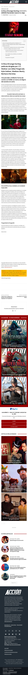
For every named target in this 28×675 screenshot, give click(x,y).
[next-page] (4, 523)
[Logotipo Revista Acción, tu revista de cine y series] (14, 2)
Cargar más (13, 582)
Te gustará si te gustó (9, 57)
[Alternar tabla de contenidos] (23, 41)
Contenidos (14, 343)
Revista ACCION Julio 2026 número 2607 (14, 403)
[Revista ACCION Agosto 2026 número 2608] (14, 362)
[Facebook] (9, 631)
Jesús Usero (5, 14)
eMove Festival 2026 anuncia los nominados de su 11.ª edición (18, 568)
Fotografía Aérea (7, 626)
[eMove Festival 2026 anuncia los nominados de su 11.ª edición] (5, 567)
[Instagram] (12, 310)
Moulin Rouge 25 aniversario (14, 462)
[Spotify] (19, 634)
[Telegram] (12, 634)
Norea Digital (19, 624)
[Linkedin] (19, 631)
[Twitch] (16, 634)
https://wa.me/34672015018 (15, 644)
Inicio (2, 6)
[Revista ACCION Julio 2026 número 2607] (14, 391)
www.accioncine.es (8, 267)
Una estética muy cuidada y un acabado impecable (13, 54)
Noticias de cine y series (14, 460)
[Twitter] (12, 631)
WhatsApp (19, 270)
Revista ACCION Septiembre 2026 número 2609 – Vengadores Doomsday (14, 345)
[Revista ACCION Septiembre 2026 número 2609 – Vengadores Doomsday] (14, 334)
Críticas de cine (11, 6)
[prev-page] (2, 523)
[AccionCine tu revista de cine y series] (14, 592)
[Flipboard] (9, 634)
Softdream (11, 670)
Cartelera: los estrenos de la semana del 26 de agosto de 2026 (14, 518)
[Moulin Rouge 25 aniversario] (14, 450)
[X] (15, 310)
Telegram (4, 272)
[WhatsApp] (5, 631)
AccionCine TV (7, 624)
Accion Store (13, 624)
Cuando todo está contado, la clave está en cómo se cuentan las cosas (14, 51)
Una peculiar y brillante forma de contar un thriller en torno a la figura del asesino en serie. (14, 48)
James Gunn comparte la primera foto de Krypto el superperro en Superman (6, 297)
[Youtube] (5, 634)
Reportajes (6, 6)
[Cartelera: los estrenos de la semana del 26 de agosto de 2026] (14, 507)
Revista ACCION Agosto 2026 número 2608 (14, 374)
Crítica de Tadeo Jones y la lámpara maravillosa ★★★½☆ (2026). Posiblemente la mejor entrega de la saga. (14, 490)
